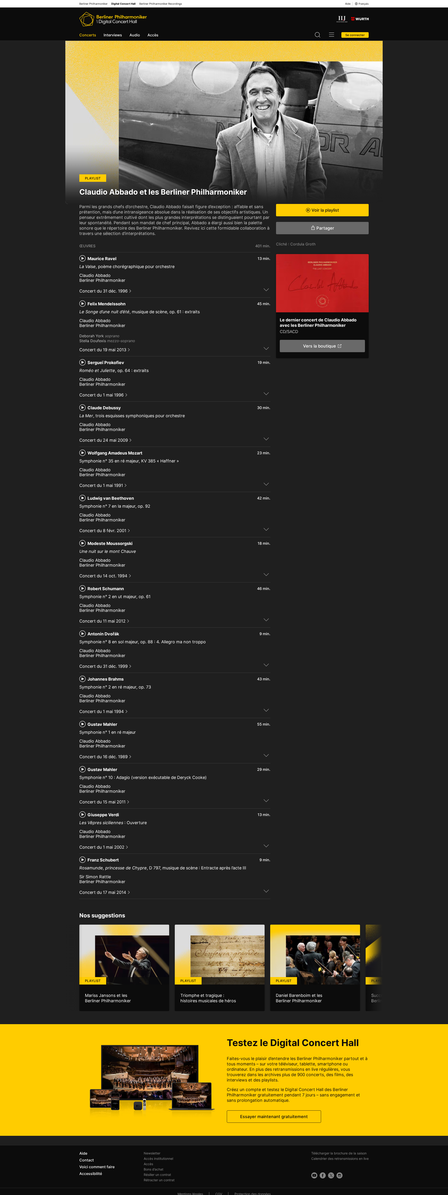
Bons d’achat (153, 1169)
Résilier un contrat (157, 1175)
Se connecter (355, 35)
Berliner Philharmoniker (93, 3)
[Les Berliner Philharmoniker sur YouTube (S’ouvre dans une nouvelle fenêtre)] (314, 1175)
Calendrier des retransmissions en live (340, 1159)
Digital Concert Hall (123, 3)
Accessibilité (90, 1173)
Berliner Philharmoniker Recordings (160, 3)
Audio (135, 35)
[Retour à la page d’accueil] (113, 19)
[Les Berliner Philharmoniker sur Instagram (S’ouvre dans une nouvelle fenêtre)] (339, 1175)
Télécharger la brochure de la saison (339, 1153)
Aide (347, 3)
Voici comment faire (97, 1166)
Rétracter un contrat (159, 1180)
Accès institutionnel (158, 1159)
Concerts (87, 35)
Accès (152, 35)
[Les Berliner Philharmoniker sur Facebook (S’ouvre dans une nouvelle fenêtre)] (323, 1175)
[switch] (266, 289)
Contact (86, 1160)
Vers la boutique (319, 346)
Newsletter (152, 1153)
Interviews (113, 35)
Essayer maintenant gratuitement (274, 1116)
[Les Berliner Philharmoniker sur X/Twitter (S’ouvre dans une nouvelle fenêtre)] (331, 1175)
